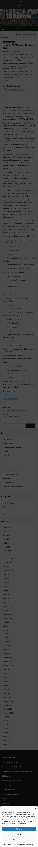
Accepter (19, 829)
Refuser (19, 834)
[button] (35, 809)
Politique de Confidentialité (11, 844)
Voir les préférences (19, 840)
